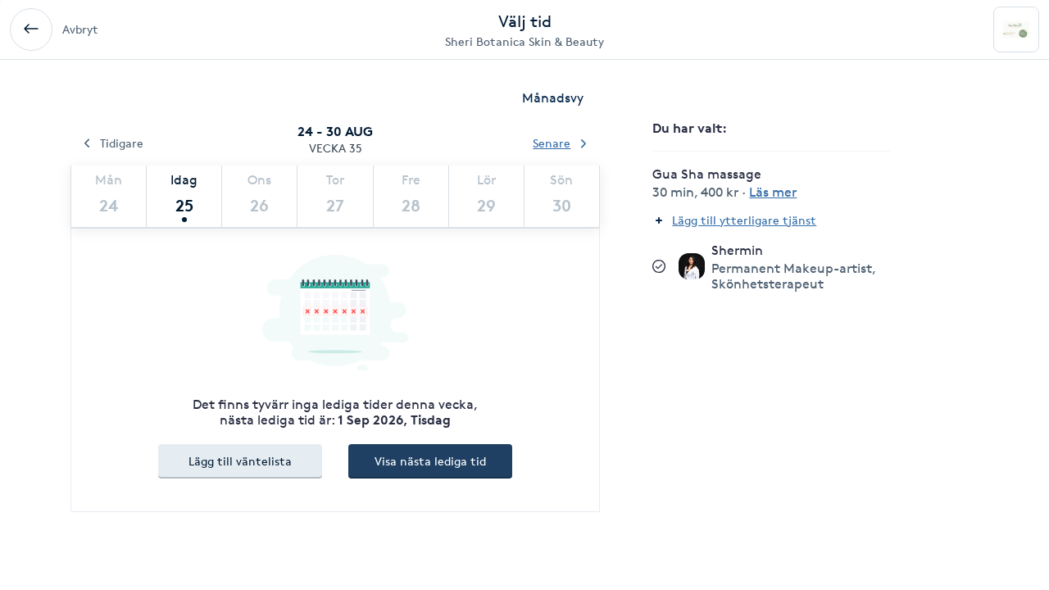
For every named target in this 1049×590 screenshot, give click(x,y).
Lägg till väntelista (240, 461)
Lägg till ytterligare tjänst (744, 220)
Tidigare (121, 143)
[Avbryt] (31, 29)
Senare (551, 143)
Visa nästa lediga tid (430, 461)
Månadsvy (553, 98)
